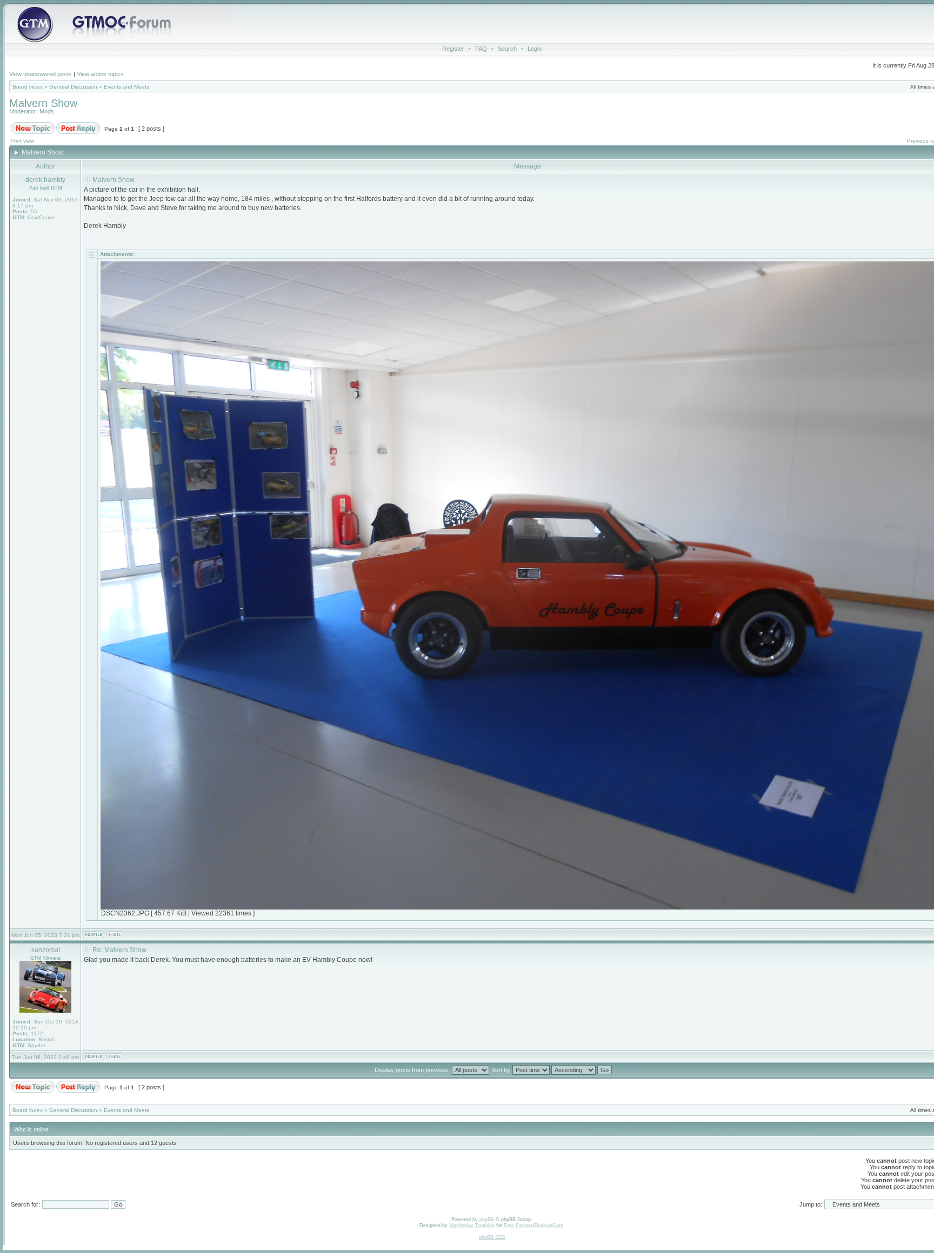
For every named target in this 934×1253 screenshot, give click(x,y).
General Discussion (73, 87)
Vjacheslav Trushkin (472, 1225)
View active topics (100, 74)
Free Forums (518, 1225)
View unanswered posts (40, 74)
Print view (22, 141)
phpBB (486, 1219)
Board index (27, 87)
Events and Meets (126, 87)
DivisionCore (549, 1225)
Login (535, 48)
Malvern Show (43, 103)
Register (453, 48)
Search (507, 48)
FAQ (481, 48)
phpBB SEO (492, 1237)
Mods (46, 111)
